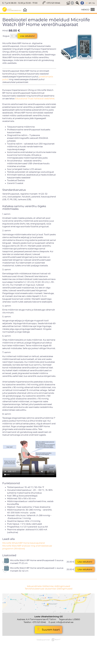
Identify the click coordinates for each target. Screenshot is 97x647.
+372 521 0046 (53, 3)
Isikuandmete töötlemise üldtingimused (48, 586)
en (90, 3)
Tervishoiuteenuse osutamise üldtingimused (48, 588)
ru (93, 3)
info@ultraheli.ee (64, 622)
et (87, 3)
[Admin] (0, 1)
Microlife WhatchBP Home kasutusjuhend (23, 543)
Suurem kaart (51, 629)
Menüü (85, 9)
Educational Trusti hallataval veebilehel (34, 98)
